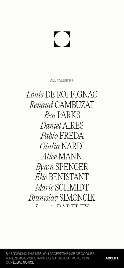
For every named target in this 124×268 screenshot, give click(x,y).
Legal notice (23, 262)
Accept (112, 258)
